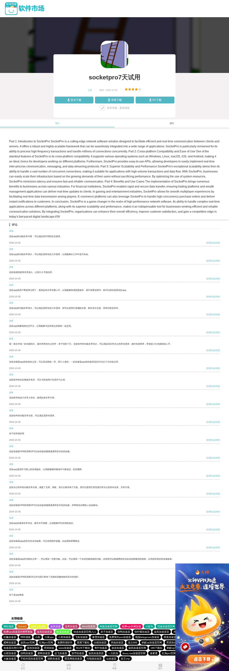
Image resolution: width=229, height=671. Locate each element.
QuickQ (22, 626)
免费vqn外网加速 (131, 626)
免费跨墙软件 (64, 642)
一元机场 (113, 653)
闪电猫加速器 (94, 658)
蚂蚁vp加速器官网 (152, 642)
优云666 (132, 642)
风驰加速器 (117, 642)
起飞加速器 (61, 653)
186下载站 (156, 647)
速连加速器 (117, 647)
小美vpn (49, 637)
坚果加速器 (71, 626)
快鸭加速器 (124, 631)
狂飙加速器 (10, 637)
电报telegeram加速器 (147, 637)
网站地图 (9, 626)
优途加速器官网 (166, 626)
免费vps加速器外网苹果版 (18, 631)
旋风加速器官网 (137, 647)
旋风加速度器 (38, 626)
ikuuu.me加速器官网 (134, 653)
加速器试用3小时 (13, 647)
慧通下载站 (83, 642)
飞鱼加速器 (81, 637)
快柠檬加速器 (142, 631)
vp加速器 (111, 658)
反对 (215, 243)
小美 (37, 637)
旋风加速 (55, 626)
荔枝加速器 (33, 647)
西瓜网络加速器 (73, 658)
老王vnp (125, 658)
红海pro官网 (46, 642)
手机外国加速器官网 (32, 658)
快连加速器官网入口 (85, 631)
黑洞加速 (171, 642)
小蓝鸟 (149, 626)
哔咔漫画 (26, 637)
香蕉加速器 (170, 637)
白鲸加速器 (100, 642)
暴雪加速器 (98, 637)
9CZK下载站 (83, 647)
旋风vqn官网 (28, 642)
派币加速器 (78, 653)
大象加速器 (10, 658)
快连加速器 (63, 631)
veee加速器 (65, 647)
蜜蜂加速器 (10, 642)
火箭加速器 (10, 653)
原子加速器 (107, 631)
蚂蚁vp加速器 (174, 647)
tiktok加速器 (88, 626)
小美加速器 (64, 637)
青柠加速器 (100, 647)
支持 (208, 243)
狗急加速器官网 (108, 626)
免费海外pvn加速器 (120, 637)
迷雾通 (153, 653)
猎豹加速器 (54, 658)
